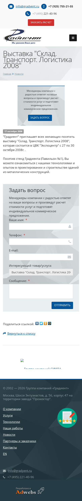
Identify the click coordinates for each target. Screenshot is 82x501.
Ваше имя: (18, 220)
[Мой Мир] (49, 323)
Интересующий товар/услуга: (30, 266)
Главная (7, 73)
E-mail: (13, 250)
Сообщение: (19, 281)
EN (5, 454)
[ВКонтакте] (37, 323)
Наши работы (13, 428)
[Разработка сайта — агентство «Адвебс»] (28, 491)
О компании (12, 409)
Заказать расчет (41, 22)
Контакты (10, 447)
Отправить (62, 305)
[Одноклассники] (45, 323)
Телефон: (17, 235)
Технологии (11, 422)
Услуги (8, 415)
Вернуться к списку (21, 333)
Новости (19, 73)
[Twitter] (41, 323)
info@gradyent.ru (27, 6)
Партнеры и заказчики (19, 441)
